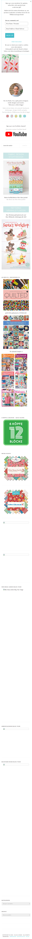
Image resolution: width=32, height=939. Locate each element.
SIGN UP (9, 35)
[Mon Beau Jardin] (16, 482)
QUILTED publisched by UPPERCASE (16, 313)
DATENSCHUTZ (21, 936)
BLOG (27, 936)
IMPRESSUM (13, 936)
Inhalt (13, 41)
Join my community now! (12, 20)
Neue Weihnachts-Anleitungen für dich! (16, 217)
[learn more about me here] (16, 97)
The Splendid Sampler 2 (16, 351)
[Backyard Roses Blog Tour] (16, 729)
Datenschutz (18, 41)
